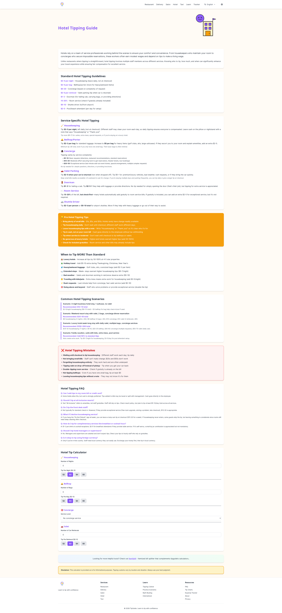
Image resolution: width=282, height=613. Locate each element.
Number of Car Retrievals (70, 530)
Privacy (187, 599)
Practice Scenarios (149, 590)
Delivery (159, 4)
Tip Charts (189, 590)
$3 (70, 474)
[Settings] (222, 4)
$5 (84, 474)
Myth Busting (147, 593)
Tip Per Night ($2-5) (68, 470)
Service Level (65, 514)
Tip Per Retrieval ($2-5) (69, 539)
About (187, 596)
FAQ (186, 587)
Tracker (197, 4)
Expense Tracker (191, 593)
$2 (64, 474)
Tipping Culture (148, 587)
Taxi (182, 4)
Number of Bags (67, 488)
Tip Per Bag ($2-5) (67, 497)
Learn (188, 4)
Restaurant (149, 4)
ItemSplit (132, 558)
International (147, 596)
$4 (77, 474)
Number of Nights (67, 461)
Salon (168, 4)
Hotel (175, 4)
